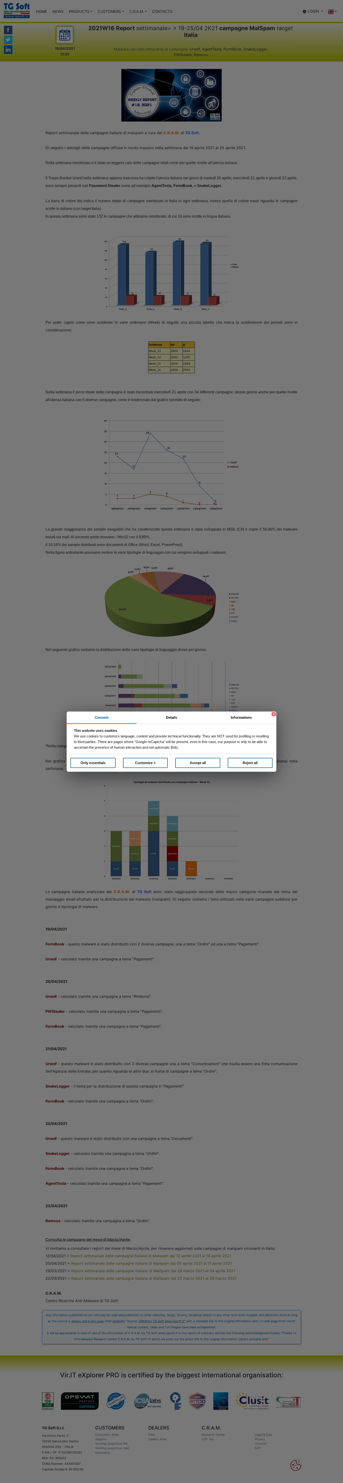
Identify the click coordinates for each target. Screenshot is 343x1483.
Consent (102, 717)
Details (171, 717)
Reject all (250, 763)
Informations (241, 717)
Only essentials (92, 763)
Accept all (198, 763)
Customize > (145, 763)
